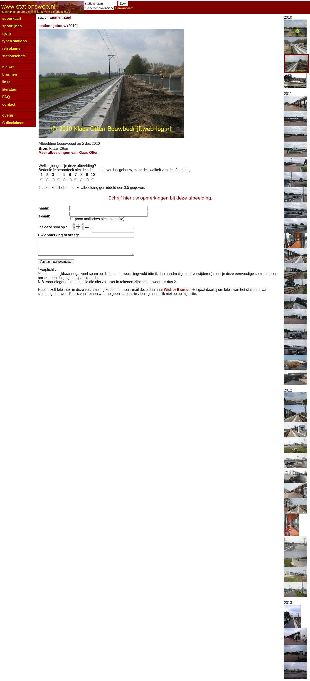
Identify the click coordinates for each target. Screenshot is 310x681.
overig (7, 115)
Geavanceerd (124, 8)
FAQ (6, 97)
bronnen (9, 74)
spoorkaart (11, 18)
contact (8, 104)
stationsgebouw (52, 26)
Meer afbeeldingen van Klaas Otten (68, 153)
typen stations (14, 41)
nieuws (8, 67)
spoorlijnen (12, 26)
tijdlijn (7, 33)
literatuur (10, 89)
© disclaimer (13, 123)
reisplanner (12, 48)
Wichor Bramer (177, 290)
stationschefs (14, 56)
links (6, 82)
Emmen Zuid (60, 17)
